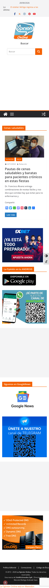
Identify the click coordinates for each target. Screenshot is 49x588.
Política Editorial (9, 567)
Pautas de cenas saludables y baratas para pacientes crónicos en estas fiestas (23, 175)
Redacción (23, 164)
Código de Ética (42, 567)
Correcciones (26, 567)
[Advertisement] (24, 84)
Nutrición (9, 159)
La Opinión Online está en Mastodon (17, 586)
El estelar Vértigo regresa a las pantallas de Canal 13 (24, 8)
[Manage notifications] (5, 582)
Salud (19, 159)
